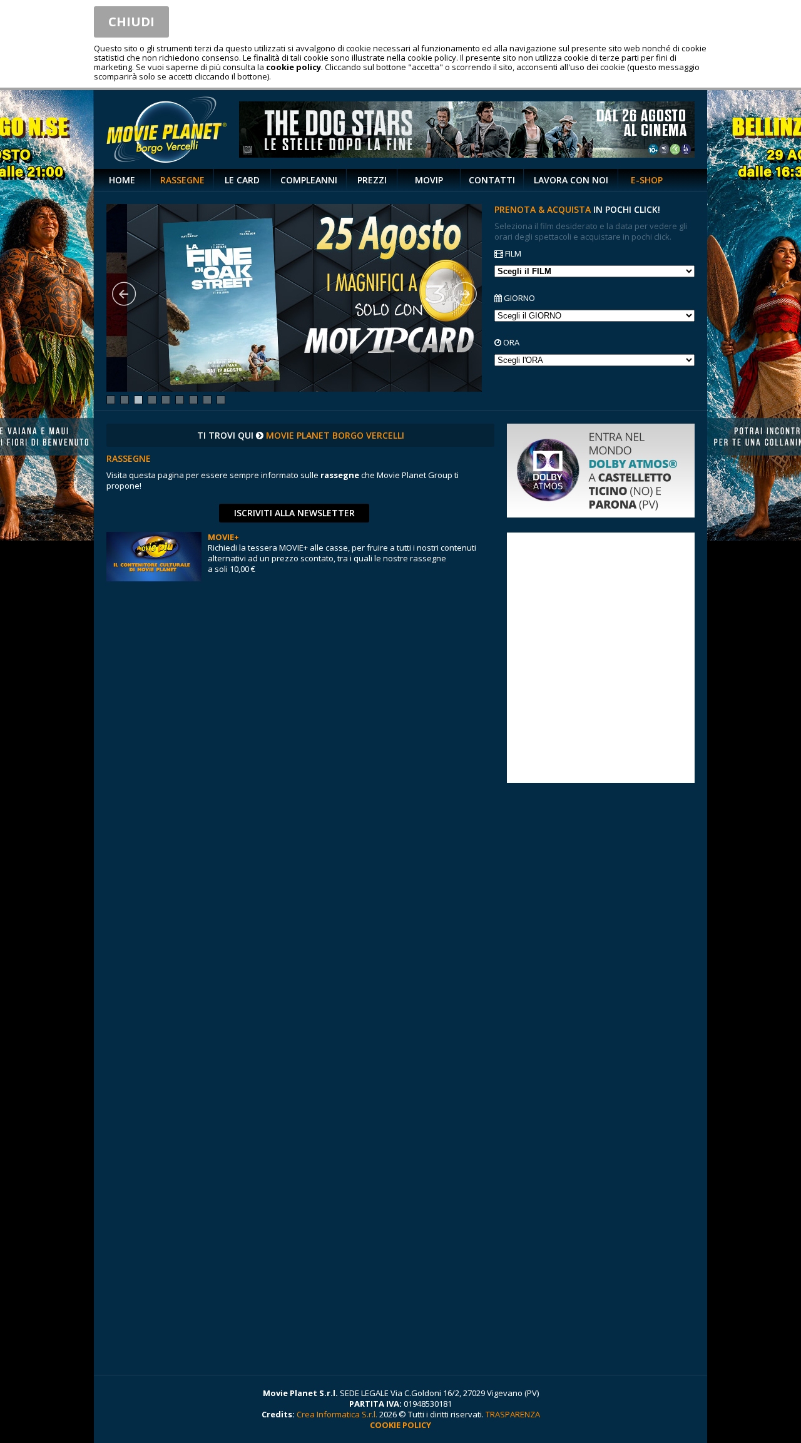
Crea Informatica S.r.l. (337, 1414)
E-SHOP (647, 180)
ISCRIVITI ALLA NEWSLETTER (294, 513)
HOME (122, 180)
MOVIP (429, 180)
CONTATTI (492, 180)
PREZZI (372, 180)
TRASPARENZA (513, 1414)
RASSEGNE (182, 180)
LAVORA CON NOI (571, 180)
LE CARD (242, 180)
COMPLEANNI (308, 180)
